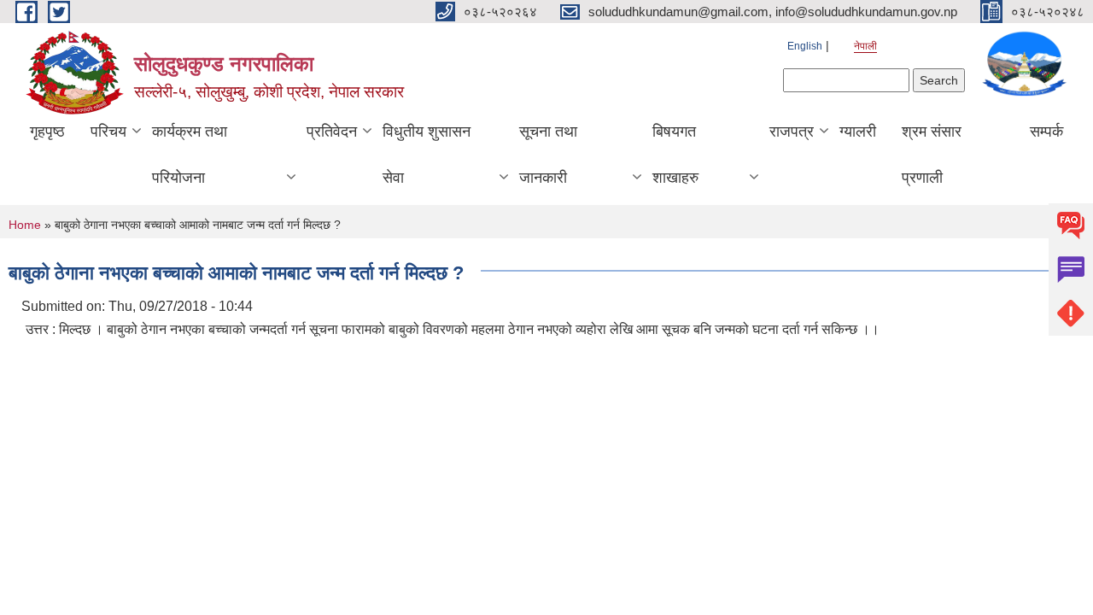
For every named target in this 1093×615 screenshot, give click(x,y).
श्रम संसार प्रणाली (931, 154)
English (804, 46)
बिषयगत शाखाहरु (675, 154)
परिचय (108, 131)
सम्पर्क (1046, 131)
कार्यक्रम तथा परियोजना (189, 154)
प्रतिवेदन (332, 131)
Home (25, 224)
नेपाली (865, 46)
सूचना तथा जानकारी (548, 154)
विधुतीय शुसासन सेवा (427, 154)
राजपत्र (791, 131)
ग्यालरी (857, 131)
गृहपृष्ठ (47, 131)
